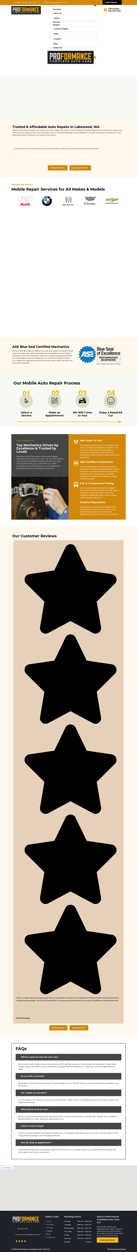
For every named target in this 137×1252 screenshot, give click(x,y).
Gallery (57, 18)
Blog (56, 44)
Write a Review (58, 1028)
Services (56, 22)
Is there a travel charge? (32, 1126)
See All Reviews (79, 1028)
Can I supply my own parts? (34, 1093)
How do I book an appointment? (36, 1143)
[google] (84, 2)
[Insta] (89, 2)
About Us (57, 13)
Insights (56, 25)
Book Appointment (80, 168)
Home (55, 6)
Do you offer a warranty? (33, 1076)
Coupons (57, 39)
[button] (68, 72)
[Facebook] (86, 2)
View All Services (57, 168)
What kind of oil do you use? (34, 1109)
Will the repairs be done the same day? (39, 1057)
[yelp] (91, 2)
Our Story (57, 9)
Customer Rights (61, 29)
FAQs (56, 34)
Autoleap (122, 1249)
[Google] (16, 1241)
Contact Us (57, 48)
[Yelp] (25, 1241)
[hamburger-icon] (95, 5)
